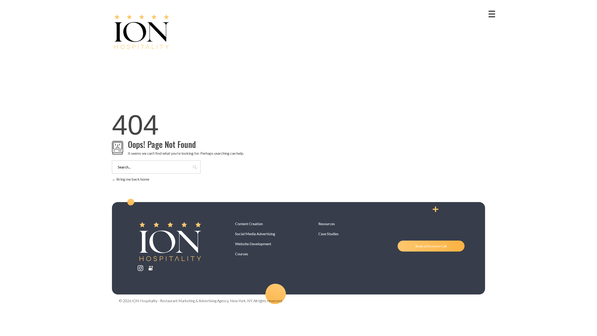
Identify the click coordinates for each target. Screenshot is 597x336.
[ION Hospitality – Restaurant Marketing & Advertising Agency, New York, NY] (142, 32)
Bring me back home (132, 179)
